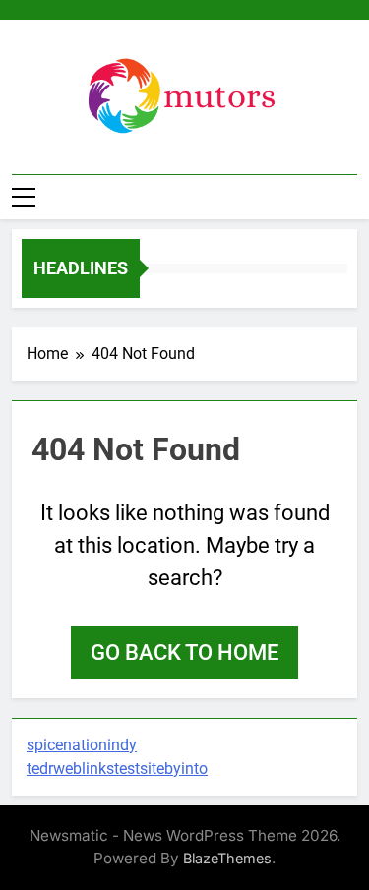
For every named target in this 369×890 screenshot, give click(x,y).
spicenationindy (82, 745)
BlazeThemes (227, 858)
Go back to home (184, 652)
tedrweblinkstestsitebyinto (117, 768)
